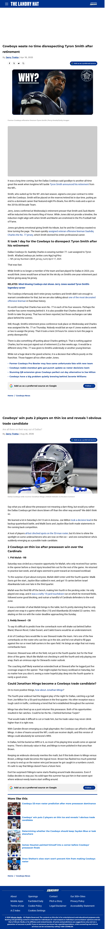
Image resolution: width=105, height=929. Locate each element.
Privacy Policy (77, 901)
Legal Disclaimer (57, 905)
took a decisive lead (80, 520)
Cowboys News (23, 395)
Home (10, 395)
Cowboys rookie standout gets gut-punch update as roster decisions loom (49, 368)
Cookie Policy (35, 905)
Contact (53, 896)
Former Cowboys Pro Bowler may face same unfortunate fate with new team (51, 363)
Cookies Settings (36, 910)
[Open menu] (6, 3)
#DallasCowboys (23, 255)
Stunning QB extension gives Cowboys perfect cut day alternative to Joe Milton (52, 372)
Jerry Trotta (12, 57)
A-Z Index (15, 910)
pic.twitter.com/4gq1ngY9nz (47, 255)
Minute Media (16, 917)
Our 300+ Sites (77, 896)
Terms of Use (17, 905)
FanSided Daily (35, 901)
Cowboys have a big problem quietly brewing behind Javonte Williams (47, 376)
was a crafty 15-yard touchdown (48, 593)
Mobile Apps (16, 901)
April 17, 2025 (54, 258)
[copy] (23, 63)
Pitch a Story (55, 901)
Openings (33, 896)
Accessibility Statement (82, 905)
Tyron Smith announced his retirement (69, 184)
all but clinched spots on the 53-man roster (46, 533)
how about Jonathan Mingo (49, 690)
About (13, 896)
